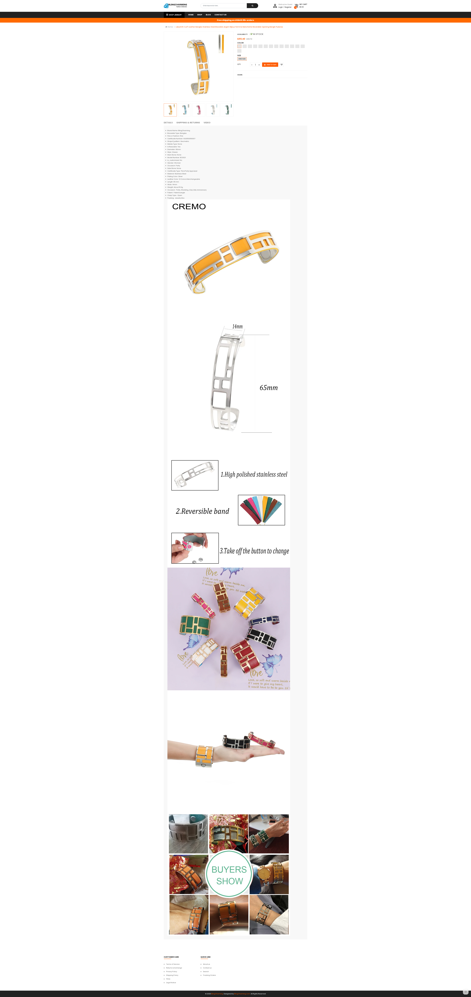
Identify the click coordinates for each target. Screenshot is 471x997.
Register (288, 7)
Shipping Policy (172, 975)
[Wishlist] (281, 64)
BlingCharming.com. (242, 994)
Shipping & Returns (188, 122)
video (207, 122)
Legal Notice (171, 982)
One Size (242, 59)
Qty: (239, 64)
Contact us (207, 968)
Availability (242, 34)
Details (168, 122)
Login (280, 7)
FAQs (168, 979)
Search (206, 971)
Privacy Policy (171, 971)
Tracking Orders (209, 975)
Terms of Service (173, 964)
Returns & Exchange (174, 968)
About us (206, 964)
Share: (240, 75)
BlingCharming (217, 994)
